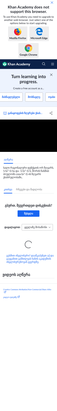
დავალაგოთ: (12, 227)
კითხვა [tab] (8, 189)
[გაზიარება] (51, 113)
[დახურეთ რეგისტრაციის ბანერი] (51, 75)
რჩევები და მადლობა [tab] (29, 189)
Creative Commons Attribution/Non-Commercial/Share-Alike (27, 285)
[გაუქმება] (51, 2)
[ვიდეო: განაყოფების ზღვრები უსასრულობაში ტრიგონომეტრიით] (28, 136)
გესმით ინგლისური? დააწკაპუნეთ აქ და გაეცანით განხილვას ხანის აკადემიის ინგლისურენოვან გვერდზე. (30, 254)
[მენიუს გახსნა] (52, 64)
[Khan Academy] (15, 64)
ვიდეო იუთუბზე (10, 293)
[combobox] (37, 227)
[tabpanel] (28, 171)
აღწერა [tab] (8, 159)
